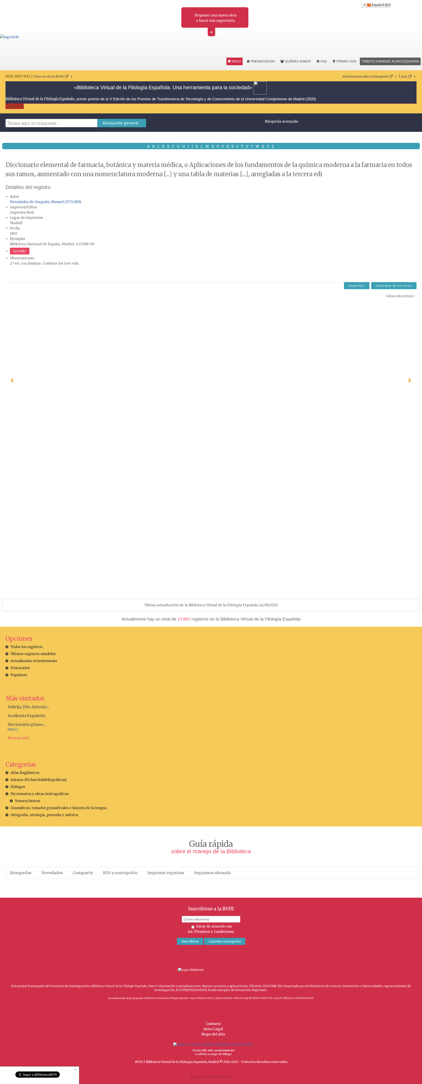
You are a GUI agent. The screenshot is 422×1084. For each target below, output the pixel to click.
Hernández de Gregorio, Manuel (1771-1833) (45, 202)
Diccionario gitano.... (27, 724)
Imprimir (356, 286)
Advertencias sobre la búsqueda (365, 76)
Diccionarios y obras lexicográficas (40, 794)
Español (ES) (380, 5)
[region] (211, 380)
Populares (19, 675)
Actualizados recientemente (34, 661)
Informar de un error (394, 286)
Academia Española (26, 715)
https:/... (13, 729)
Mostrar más (18, 738)
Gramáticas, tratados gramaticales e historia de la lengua (59, 808)
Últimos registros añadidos (33, 654)
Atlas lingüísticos (25, 773)
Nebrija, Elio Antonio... (28, 707)
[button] (12, 380)
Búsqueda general (120, 123)
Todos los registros (26, 647)
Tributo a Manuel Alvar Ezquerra (390, 61)
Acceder (19, 251)
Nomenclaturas (27, 801)
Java (404, 76)
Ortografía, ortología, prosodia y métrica (44, 815)
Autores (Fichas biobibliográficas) (39, 780)
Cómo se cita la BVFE (48, 76)
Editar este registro (400, 295)
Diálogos (18, 787)
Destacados (20, 668)
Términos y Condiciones (214, 932)
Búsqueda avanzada (281, 121)
